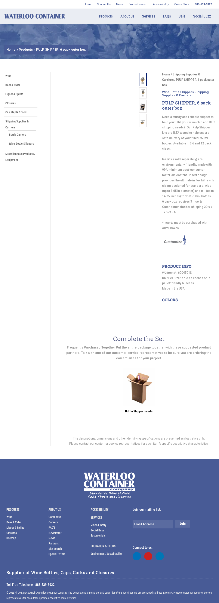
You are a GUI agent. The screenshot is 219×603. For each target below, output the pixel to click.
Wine (8, 76)
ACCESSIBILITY (99, 509)
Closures (10, 103)
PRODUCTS (12, 509)
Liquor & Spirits (14, 94)
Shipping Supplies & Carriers (185, 93)
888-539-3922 (45, 585)
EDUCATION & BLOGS (103, 546)
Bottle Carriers (17, 134)
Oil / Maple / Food (16, 112)
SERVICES (96, 517)
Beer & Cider (12, 85)
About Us (55, 509)
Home (166, 74)
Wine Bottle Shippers (21, 143)
